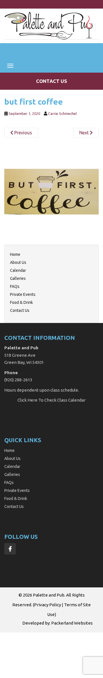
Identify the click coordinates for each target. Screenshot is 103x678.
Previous (22, 132)
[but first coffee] (51, 191)
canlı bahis (22, 648)
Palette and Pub (48, 595)
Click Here (27, 400)
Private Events (22, 294)
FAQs (14, 286)
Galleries (18, 278)
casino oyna (70, 642)
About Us (18, 262)
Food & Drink (21, 302)
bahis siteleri (13, 635)
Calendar (18, 270)
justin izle (48, 642)
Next (84, 132)
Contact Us (51, 81)
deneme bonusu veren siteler (62, 648)
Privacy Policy (47, 604)
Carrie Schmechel (62, 113)
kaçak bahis (26, 642)
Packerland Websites (72, 623)
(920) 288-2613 (18, 379)
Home (15, 254)
